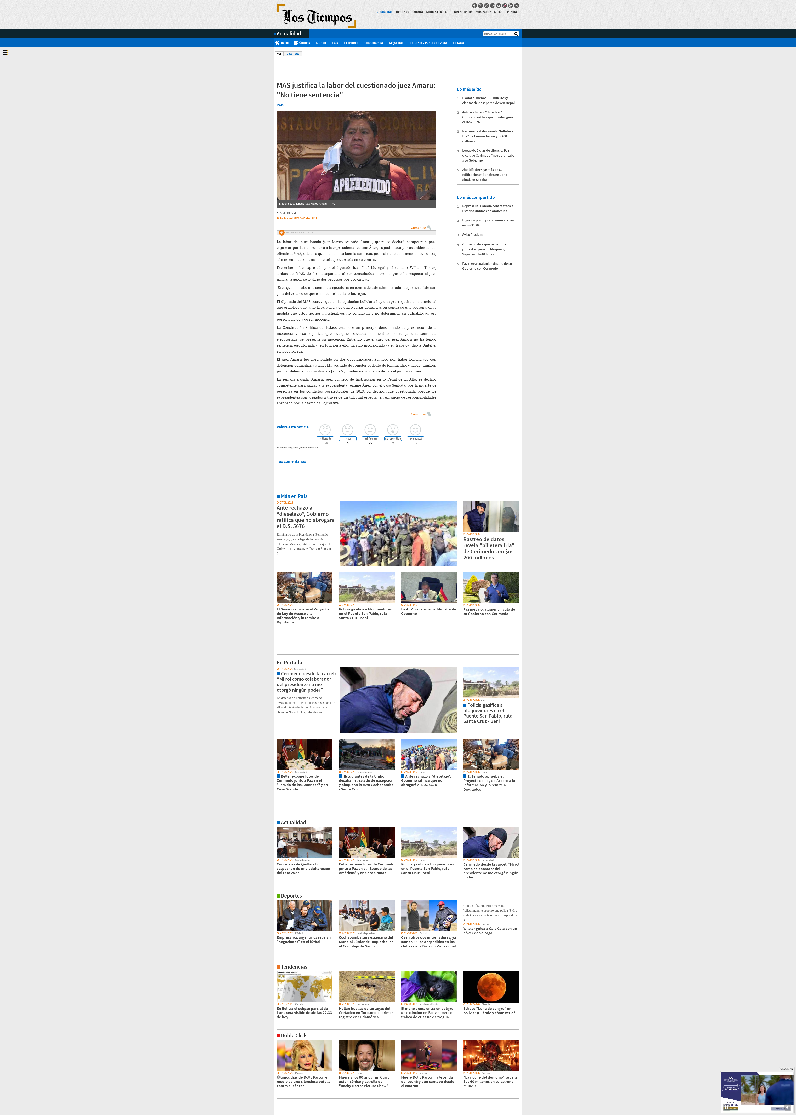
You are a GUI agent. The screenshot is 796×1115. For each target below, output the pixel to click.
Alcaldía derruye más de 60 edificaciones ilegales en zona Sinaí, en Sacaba (484, 174)
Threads (510, 5)
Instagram (492, 5)
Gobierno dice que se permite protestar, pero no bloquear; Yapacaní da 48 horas (484, 249)
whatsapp (486, 5)
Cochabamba (373, 43)
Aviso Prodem (472, 234)
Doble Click (434, 12)
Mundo (321, 43)
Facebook (474, 5)
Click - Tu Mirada (505, 12)
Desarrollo (293, 54)
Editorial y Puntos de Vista (428, 43)
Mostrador (483, 12)
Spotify (516, 5)
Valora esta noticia (293, 426)
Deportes (402, 12)
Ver (280, 54)
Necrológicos (463, 12)
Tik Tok (504, 5)
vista (277, 669)
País (335, 43)
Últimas (304, 43)
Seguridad (396, 43)
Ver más (279, 503)
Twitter (480, 5)
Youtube (498, 5)
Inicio (285, 43)
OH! (448, 12)
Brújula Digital (286, 213)
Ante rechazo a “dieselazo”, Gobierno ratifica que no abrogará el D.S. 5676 (487, 117)
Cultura (417, 12)
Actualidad (385, 12)
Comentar (418, 227)
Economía (351, 43)
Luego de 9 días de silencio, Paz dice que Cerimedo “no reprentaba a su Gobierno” (488, 155)
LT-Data (458, 43)
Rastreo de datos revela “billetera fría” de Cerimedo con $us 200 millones (487, 136)
